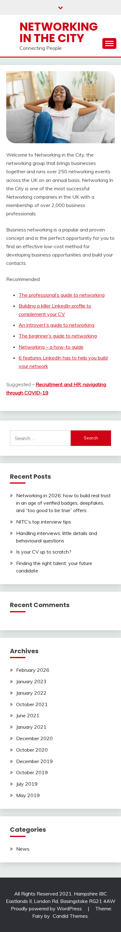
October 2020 (32, 750)
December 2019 (34, 761)
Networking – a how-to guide (51, 347)
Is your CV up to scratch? (43, 552)
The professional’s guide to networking (62, 295)
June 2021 (27, 715)
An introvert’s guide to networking (56, 325)
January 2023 (31, 681)
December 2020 (34, 738)
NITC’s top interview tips (43, 522)
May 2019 (28, 795)
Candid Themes (70, 916)
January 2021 (31, 727)
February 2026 (32, 670)
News (22, 849)
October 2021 (32, 704)
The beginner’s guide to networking (58, 336)
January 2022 (31, 693)
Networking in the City (59, 32)
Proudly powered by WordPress (47, 908)
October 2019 (32, 772)
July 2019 (27, 784)
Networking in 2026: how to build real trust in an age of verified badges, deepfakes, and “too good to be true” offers (63, 502)
